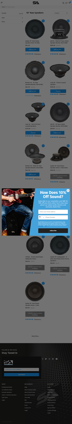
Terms (46, 226)
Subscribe (53, 230)
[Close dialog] (68, 190)
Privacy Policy (40, 226)
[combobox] (41, 217)
